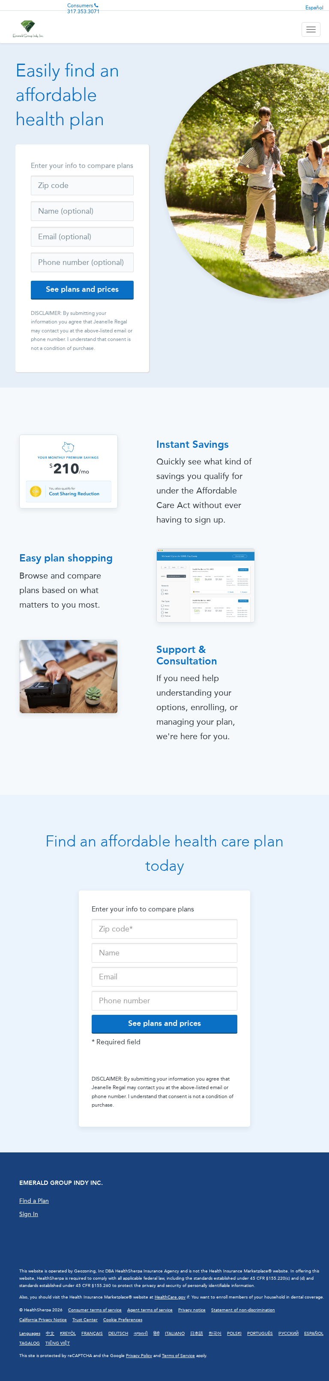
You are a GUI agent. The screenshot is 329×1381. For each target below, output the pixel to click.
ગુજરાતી (141, 1333)
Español (314, 8)
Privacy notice (192, 1310)
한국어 (215, 1333)
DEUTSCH (118, 1333)
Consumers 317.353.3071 (83, 9)
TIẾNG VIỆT (57, 1343)
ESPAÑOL (313, 1333)
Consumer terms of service (95, 1310)
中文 (50, 1333)
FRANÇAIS (92, 1333)
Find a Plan (34, 1201)
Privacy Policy (139, 1355)
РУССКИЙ (288, 1333)
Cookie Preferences (122, 1319)
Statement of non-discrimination (243, 1310)
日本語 (196, 1333)
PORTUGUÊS (260, 1333)
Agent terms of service (150, 1310)
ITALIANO (175, 1333)
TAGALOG (29, 1343)
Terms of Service (178, 1355)
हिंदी (156, 1333)
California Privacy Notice (43, 1319)
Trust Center (85, 1319)
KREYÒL (68, 1333)
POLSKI (234, 1333)
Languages (29, 1333)
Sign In (28, 1214)
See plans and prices (82, 289)
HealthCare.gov (170, 1297)
